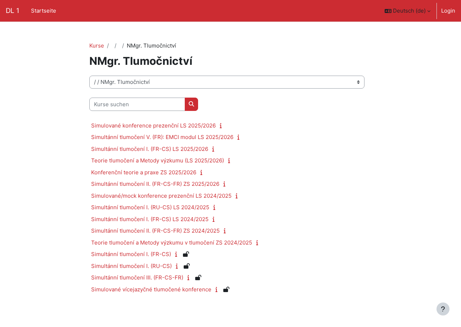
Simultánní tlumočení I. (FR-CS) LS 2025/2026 (149, 148)
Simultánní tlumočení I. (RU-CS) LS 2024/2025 (150, 207)
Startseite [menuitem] (43, 10)
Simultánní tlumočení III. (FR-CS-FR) (137, 277)
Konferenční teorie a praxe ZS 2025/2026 (143, 172)
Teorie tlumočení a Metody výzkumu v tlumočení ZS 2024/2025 (171, 242)
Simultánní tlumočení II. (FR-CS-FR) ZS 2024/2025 (155, 230)
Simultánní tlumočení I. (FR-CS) (131, 254)
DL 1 (12, 10)
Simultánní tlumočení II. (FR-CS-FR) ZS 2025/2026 (155, 183)
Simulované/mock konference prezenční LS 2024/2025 (161, 195)
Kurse (96, 45)
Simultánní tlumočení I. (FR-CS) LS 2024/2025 (150, 219)
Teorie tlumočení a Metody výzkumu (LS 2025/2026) (157, 160)
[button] (407, 11)
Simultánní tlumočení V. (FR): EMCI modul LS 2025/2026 (162, 137)
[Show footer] (443, 309)
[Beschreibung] (222, 125)
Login (448, 10)
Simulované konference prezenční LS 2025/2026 (153, 125)
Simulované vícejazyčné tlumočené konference (151, 289)
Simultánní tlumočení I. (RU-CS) (131, 266)
